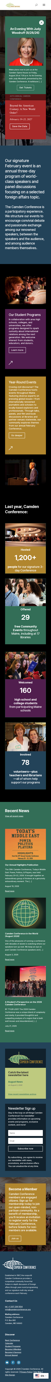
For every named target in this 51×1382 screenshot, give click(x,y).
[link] (13, 5)
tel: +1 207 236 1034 (14, 1307)
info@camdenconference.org (18, 1309)
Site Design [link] (10, 1375)
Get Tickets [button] (25, 87)
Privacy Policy (26, 1372)
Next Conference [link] (12, 1340)
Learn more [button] (17, 350)
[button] (44, 6)
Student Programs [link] (13, 1346)
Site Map (38, 1372)
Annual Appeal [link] (11, 1355)
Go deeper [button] (17, 435)
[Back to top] (48, 1363)
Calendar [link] (9, 1343)
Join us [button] (15, 1238)
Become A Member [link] (13, 1349)
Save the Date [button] (19, 126)
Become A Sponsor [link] (13, 1352)
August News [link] (15, 1081)
